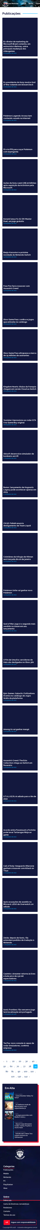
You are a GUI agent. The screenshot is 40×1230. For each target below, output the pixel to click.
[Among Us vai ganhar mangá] (20, 715)
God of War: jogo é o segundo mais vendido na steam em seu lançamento (19, 626)
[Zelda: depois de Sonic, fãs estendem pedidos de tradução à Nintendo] (20, 924)
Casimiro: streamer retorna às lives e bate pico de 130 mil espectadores (19, 976)
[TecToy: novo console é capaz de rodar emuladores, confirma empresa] (20, 1029)
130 (19, 1076)
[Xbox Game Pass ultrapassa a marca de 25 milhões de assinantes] (20, 339)
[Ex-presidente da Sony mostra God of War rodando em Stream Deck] (20, 68)
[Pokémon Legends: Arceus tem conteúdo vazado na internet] (20, 102)
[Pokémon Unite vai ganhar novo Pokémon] (20, 576)
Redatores (7, 1208)
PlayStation (8, 1185)
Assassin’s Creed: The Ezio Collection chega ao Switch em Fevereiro (17, 762)
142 (26, 1076)
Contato (6, 1211)
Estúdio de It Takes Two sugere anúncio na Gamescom (23, 1135)
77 (24, 1066)
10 (13, 1061)
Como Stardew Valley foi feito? (24, 1096)
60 (11, 1066)
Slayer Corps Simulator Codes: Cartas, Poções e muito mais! (23, 1125)
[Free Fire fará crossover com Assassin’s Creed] (20, 272)
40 (33, 1061)
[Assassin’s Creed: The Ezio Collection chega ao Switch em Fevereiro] (20, 746)
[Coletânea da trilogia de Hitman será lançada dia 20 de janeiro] (20, 543)
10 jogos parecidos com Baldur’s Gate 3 (23, 1116)
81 (12, 1071)
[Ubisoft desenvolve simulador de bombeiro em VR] (20, 440)
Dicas (31, 3)
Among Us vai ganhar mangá (16, 729)
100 (25, 1071)
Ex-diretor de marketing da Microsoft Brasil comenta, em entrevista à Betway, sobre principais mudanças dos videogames (16, 46)
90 (19, 1071)
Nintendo (7, 1177)
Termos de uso (9, 1215)
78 (30, 1066)
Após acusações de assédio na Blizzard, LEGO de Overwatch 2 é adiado (18, 904)
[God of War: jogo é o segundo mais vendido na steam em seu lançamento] (20, 610)
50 (4, 1066)
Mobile (6, 1174)
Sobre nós (7, 1200)
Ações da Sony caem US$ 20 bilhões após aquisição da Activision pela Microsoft (19, 185)
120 (12, 1076)
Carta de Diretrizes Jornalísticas (16, 1204)
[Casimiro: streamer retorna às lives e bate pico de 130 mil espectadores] (20, 960)
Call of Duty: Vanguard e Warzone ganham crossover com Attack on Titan (18, 868)
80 (7, 1071)
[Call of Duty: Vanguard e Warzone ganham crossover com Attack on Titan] (20, 852)
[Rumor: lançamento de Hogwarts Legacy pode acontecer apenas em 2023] (20, 473)
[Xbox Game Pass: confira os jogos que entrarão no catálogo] (20, 305)
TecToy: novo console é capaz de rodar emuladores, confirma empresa (18, 1045)
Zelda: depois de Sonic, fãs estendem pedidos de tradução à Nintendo (18, 940)
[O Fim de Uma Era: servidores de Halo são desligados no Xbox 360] (20, 646)
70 (18, 1066)
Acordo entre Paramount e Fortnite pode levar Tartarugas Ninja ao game (19, 832)
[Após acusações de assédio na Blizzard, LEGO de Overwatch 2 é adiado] (20, 888)
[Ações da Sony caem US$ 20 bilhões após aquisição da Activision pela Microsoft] (20, 169)
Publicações (8, 1170)
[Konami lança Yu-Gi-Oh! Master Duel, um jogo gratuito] (20, 205)
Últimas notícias (11, 3)
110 (32, 1071)
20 (20, 1061)
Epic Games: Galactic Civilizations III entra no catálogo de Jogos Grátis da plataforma (19, 695)
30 (26, 1061)
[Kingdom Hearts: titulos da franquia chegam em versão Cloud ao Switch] (20, 372)
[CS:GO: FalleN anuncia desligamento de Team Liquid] (20, 509)
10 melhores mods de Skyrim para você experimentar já (22, 1106)
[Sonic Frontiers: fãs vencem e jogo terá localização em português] (20, 995)
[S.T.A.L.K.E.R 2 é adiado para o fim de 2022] (20, 782)
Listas (23, 3)
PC (4, 1181)
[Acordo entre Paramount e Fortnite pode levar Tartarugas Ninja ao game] (20, 816)
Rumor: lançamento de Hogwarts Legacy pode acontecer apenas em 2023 (19, 489)
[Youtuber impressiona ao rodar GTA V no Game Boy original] (20, 406)
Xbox (5, 1188)
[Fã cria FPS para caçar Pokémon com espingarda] (20, 135)
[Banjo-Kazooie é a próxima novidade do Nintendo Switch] (20, 238)
